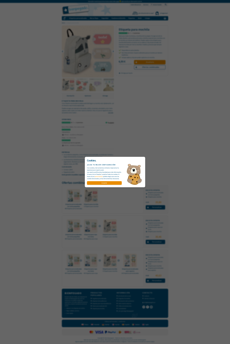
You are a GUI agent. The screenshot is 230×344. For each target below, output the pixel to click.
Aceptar (104, 183)
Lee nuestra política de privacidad (97, 172)
